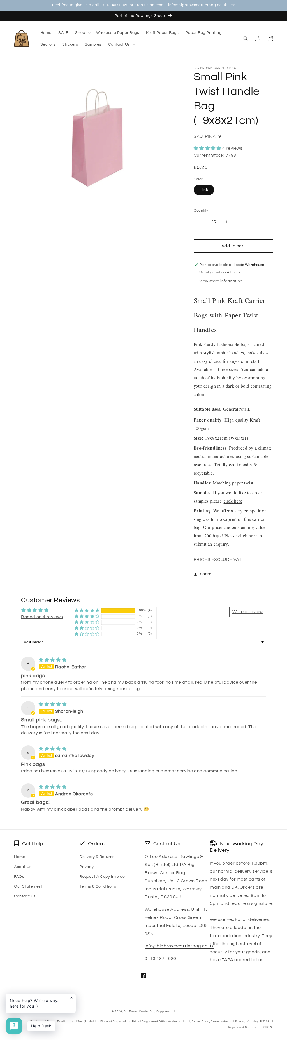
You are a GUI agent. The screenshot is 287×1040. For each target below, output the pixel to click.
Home (19, 857)
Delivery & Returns (97, 857)
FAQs (19, 877)
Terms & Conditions (97, 886)
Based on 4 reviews (42, 617)
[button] (82, 33)
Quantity (201, 211)
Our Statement (28, 886)
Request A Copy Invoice (102, 877)
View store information (220, 281)
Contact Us (25, 896)
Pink (204, 190)
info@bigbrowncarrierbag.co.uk (179, 946)
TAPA (227, 959)
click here (233, 501)
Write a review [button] (247, 612)
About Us (23, 867)
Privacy (86, 867)
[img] (52, 660)
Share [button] (206, 574)
